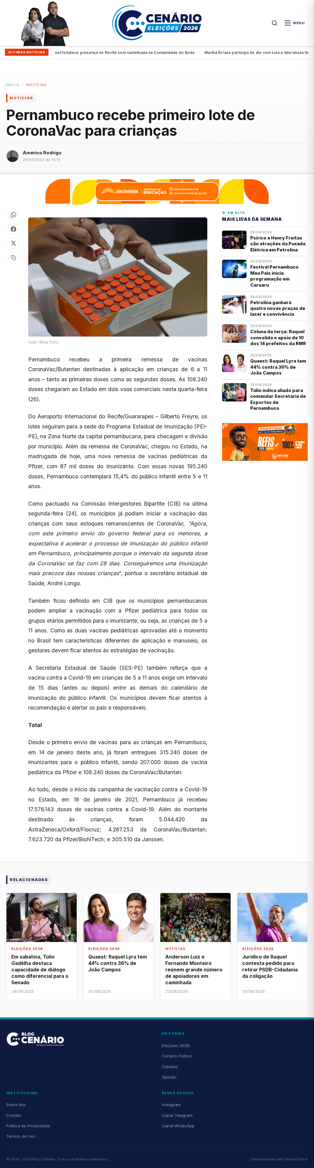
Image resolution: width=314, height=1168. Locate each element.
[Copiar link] (13, 257)
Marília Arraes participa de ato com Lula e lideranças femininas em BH (131, 52)
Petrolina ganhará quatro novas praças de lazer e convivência (277, 308)
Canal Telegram (177, 1115)
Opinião (169, 1077)
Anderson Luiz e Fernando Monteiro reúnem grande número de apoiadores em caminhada (193, 970)
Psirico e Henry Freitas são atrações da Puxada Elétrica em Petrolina (277, 243)
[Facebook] (13, 229)
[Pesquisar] (274, 23)
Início (13, 85)
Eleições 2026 (176, 1045)
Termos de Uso (20, 1136)
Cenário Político (177, 1055)
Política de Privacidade (28, 1125)
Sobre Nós (16, 1104)
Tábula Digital (296, 1159)
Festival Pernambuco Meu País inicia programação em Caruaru (274, 275)
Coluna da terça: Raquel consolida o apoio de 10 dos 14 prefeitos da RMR (278, 337)
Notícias (36, 85)
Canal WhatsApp (178, 1125)
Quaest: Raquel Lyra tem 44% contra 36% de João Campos (278, 366)
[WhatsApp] (13, 214)
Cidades (170, 1066)
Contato (13, 1115)
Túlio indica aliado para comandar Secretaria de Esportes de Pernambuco (278, 399)
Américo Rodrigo (42, 152)
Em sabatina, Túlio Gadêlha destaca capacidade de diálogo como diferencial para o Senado (39, 970)
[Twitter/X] (13, 243)
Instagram (171, 1104)
